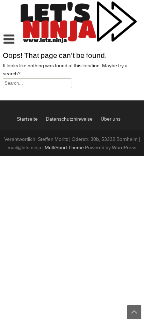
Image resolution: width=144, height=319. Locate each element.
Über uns (111, 119)
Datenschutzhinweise (69, 119)
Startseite (27, 119)
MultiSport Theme (65, 147)
